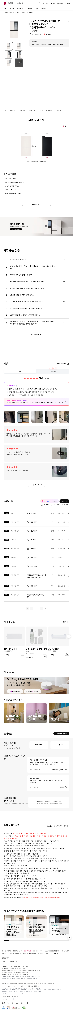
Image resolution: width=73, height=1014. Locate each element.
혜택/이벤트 (20, 8)
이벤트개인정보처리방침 (38, 951)
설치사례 (43, 8)
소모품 (41, 110)
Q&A (32, 110)
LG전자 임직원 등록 (64, 951)
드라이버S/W (60, 745)
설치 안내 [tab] (66, 826)
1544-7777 (37, 970)
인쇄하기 (67, 126)
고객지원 (58, 110)
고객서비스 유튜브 (6, 996)
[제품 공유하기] (68, 21)
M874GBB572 (36, 34)
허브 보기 (36, 691)
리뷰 (23, 110)
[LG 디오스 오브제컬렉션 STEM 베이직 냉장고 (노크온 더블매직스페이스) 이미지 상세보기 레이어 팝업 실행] (13, 29)
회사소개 (53, 3)
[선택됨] (9, 46)
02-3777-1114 (14, 962)
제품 (5, 8)
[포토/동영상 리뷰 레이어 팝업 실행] (9, 417)
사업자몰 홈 (6, 12)
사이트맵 (4, 951)
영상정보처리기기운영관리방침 (52, 951)
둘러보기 (18, 691)
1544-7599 (22, 968)
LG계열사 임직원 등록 (7, 953)
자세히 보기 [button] (5, 759)
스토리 (36, 8)
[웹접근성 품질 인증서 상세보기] (24, 1007)
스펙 (5, 110)
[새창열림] (3, 1003)
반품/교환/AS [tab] (58, 826)
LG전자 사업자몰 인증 (31, 953)
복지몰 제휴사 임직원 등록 (19, 953)
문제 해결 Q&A (39, 745)
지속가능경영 (60, 3)
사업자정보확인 (29, 984)
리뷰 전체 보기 (36, 485)
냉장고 (23, 12)
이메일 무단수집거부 (17, 951)
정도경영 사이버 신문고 (43, 953)
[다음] (69, 636)
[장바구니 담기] (22, 654)
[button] (40, 3)
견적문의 (29, 8)
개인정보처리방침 (27, 951)
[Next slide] (69, 938)
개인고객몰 (67, 3)
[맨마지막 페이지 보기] (45, 608)
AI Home (49, 110)
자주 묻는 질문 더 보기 (36, 334)
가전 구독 (11, 8)
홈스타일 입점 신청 (53, 953)
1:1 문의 (3, 964)
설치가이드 (13, 110)
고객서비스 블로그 (15, 996)
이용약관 (9, 951)
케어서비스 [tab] (53, 371)
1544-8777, (19, 972)
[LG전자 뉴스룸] (17, 1003)
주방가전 (18, 12)
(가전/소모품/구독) (22, 966)
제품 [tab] (20, 371)
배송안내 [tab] (49, 826)
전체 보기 (65, 622)
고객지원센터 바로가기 (61, 733)
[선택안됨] (19, 46)
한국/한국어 (4, 999)
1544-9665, (24, 970)
